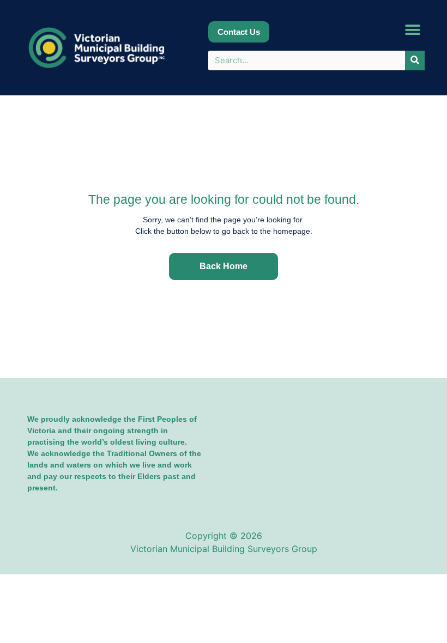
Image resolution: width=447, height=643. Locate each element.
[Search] (415, 60)
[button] (412, 30)
